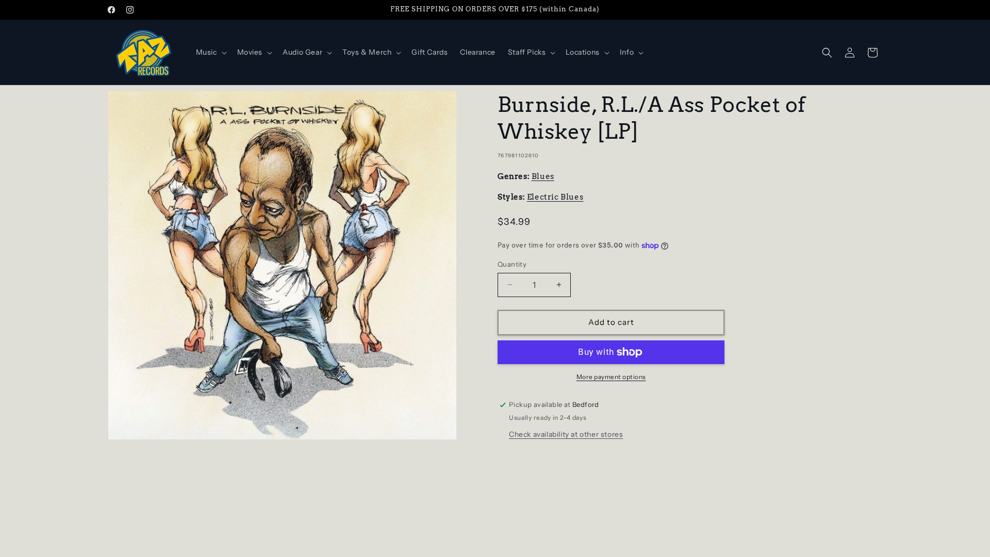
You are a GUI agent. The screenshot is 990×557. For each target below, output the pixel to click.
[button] (210, 52)
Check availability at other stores (566, 434)
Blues (543, 176)
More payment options (611, 377)
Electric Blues (555, 197)
